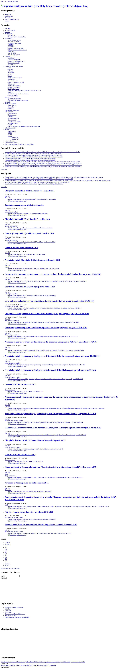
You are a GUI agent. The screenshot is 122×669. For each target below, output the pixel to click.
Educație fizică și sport (15, 77)
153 (6, 560)
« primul (7, 542)
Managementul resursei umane (17, 50)
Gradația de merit (13, 41)
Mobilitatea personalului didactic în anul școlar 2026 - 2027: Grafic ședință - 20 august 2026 (28, 665)
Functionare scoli (10, 30)
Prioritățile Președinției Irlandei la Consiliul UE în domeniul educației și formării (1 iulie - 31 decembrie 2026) (37, 182)
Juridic (10, 116)
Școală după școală (14, 54)
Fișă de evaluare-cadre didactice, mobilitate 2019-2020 (29, 512)
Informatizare (12, 115)
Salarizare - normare (14, 121)
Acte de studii (12, 113)
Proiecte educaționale (14, 43)
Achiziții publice (13, 123)
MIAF (10, 133)
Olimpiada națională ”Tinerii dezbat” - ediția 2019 (27, 219)
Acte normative (13, 95)
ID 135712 (15, 139)
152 (6, 559)
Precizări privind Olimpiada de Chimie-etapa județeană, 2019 (32, 260)
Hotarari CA (12, 46)
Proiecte (7, 129)
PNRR (10, 134)
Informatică (11, 79)
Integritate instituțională (12, 19)
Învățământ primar (13, 89)
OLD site (7, 17)
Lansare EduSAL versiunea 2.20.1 (20, 454)
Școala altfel (12, 53)
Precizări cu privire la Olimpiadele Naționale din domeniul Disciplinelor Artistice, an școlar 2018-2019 (50, 342)
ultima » (7, 565)
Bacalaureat (11, 64)
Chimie (10, 71)
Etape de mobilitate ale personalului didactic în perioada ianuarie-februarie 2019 (41, 524)
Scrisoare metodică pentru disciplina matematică (26, 483)
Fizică (10, 74)
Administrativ (9, 111)
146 (6, 549)
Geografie (11, 72)
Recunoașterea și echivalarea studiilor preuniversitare (24, 126)
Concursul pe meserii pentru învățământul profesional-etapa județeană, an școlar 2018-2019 (46, 327)
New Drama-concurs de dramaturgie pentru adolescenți (30, 287)
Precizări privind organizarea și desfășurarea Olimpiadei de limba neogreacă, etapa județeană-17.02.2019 (52, 356)
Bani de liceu (12, 105)
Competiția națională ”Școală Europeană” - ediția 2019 (29, 233)
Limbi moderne (13, 81)
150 (6, 555)
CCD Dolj (7, 609)
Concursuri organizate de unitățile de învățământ (19, 144)
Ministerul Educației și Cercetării (14, 607)
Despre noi (8, 14)
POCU (10, 136)
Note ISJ (7, 28)
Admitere (11, 58)
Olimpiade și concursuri (12, 110)
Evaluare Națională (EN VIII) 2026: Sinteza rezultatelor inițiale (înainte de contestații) (30, 158)
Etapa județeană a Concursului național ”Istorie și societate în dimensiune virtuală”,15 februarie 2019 (50, 467)
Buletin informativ (10, 128)
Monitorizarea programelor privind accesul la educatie (24, 90)
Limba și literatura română (16, 82)
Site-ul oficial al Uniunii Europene (15, 614)
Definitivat (11, 35)
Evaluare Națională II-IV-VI (16, 61)
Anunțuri (7, 32)
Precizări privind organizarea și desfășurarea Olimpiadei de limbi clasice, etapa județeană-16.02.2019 (50, 370)
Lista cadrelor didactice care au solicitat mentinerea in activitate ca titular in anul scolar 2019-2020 (49, 301)
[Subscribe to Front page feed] (10, 568)
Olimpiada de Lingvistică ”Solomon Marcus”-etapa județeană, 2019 (35, 440)
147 (6, 550)
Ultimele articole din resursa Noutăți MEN (17, 617)
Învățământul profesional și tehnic (18, 94)
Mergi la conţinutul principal (9, 1)
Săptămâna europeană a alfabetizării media (24, 205)
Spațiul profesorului (10, 615)
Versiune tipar (22, 201)
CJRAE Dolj (8, 612)
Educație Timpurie (13, 87)
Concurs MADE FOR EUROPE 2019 (21, 247)
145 (6, 547)
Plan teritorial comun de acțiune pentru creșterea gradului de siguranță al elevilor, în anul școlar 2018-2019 (53, 274)
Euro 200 (11, 107)
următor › (7, 564)
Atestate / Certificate (14, 59)
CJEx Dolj (8, 610)
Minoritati (11, 51)
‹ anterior (7, 544)
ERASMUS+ (12, 131)
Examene (7, 56)
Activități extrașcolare (14, 40)
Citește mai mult (32, 199)
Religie (10, 92)
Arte (9, 67)
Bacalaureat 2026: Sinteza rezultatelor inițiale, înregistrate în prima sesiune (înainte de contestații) (33, 155)
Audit (10, 124)
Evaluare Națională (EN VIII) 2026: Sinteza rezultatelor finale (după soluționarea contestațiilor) (33, 153)
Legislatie (7, 102)
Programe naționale (10, 103)
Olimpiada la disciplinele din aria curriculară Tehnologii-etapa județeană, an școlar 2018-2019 (47, 313)
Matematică (11, 84)
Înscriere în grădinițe (14, 98)
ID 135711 (15, 137)
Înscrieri (7, 97)
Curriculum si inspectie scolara (14, 66)
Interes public (9, 16)
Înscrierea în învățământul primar (18, 100)
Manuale (11, 108)
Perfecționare (8, 33)
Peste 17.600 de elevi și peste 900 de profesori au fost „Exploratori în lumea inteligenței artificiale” (34, 184)
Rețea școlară (12, 120)
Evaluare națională (13, 63)
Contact (7, 21)
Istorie (10, 76)
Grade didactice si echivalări (16, 37)
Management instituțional (15, 48)
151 (6, 557)
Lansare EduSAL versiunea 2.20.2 (20, 384)
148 (6, 552)
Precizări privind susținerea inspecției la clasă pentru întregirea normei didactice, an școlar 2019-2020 (50, 413)
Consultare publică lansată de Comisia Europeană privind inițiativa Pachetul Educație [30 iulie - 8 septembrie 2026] (39, 179)
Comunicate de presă (11, 142)
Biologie (10, 69)
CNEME (10, 45)
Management (8, 38)
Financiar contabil (13, 118)
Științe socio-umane (14, 85)
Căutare (3, 576)
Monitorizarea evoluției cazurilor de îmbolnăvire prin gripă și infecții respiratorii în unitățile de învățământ (53, 427)
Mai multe (4, 169)
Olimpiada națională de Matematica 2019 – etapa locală (29, 191)
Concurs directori (10, 141)
